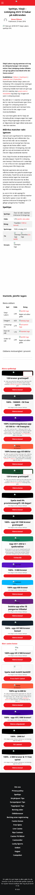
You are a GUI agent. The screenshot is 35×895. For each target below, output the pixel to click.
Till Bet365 (17, 558)
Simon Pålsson (16, 19)
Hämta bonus (18, 488)
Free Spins (17, 825)
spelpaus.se (12, 458)
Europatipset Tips (17, 802)
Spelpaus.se (18, 384)
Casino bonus (17, 821)
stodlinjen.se (6, 458)
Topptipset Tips (17, 806)
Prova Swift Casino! (17, 679)
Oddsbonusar (17, 813)
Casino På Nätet (17, 836)
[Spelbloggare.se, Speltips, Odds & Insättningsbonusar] (17, 3)
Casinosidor (17, 840)
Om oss (17, 787)
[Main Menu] (2, 3)
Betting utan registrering (17, 817)
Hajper (17, 851)
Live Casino (17, 828)
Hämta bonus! (17, 390)
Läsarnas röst (7, 79)
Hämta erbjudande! (17, 724)
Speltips (17, 794)
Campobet (17, 855)
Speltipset (23, 77)
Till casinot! (17, 744)
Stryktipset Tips (17, 798)
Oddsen (15, 77)
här (21, 460)
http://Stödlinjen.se (26, 433)
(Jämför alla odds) (23, 219)
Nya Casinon (17, 832)
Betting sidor (17, 810)
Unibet (17, 847)
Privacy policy (17, 791)
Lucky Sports (17, 844)
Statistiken (18, 79)
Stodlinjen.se (13, 384)
